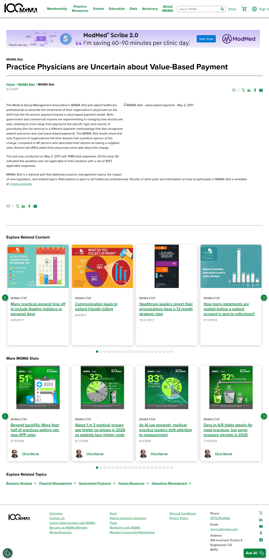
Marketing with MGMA (125, 528)
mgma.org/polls (21, 184)
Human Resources (131, 483)
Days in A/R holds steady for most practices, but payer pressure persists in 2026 (228, 430)
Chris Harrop (30, 453)
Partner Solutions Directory (128, 518)
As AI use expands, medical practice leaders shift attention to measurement (165, 430)
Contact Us (57, 518)
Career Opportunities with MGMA (72, 523)
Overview (56, 513)
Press (113, 523)
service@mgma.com (224, 529)
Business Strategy (19, 483)
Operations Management (169, 483)
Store (113, 513)
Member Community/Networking (132, 532)
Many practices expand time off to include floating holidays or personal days (38, 309)
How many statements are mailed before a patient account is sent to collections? (229, 309)
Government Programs (95, 483)
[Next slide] (264, 297)
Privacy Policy (178, 518)
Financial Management (55, 483)
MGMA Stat (26, 84)
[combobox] (198, 9)
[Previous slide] (5, 297)
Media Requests (60, 532)
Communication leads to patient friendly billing (96, 306)
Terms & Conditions (182, 513)
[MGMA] (20, 9)
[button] (244, 9)
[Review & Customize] (8, 553)
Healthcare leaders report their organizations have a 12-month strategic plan (166, 309)
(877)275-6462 (220, 518)
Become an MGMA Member (68, 528)
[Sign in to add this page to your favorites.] (234, 90)
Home (10, 84)
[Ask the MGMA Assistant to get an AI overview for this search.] (255, 553)
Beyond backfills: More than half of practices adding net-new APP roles (35, 430)
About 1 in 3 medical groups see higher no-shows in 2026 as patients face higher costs (100, 430)
